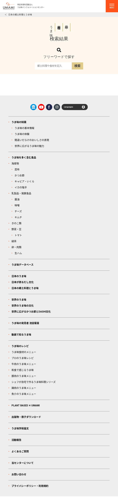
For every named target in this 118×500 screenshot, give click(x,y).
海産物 (15, 163)
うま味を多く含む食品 (24, 157)
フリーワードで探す (59, 57)
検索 (77, 66)
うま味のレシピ (20, 346)
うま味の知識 (19, 122)
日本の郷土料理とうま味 (20, 14)
